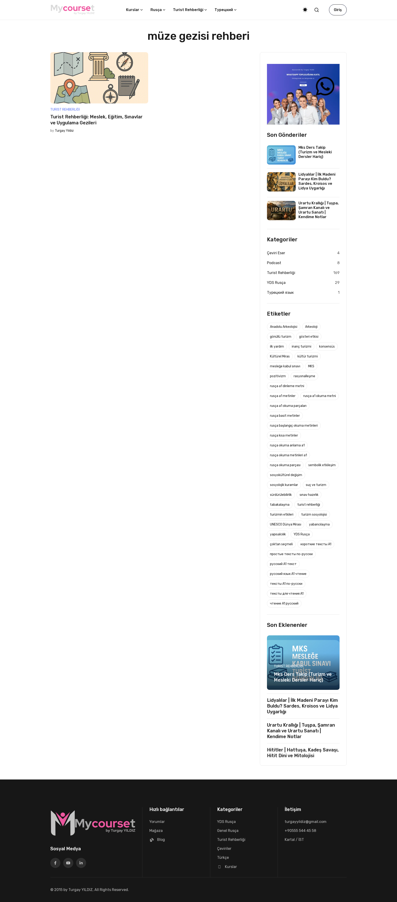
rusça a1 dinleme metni (287, 386)
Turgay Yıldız (64, 131)
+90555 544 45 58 (300, 830)
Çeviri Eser (276, 253)
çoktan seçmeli (281, 544)
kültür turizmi (308, 356)
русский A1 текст (283, 564)
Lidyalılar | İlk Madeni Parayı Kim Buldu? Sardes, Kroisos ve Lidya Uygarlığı (316, 181)
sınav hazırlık (309, 495)
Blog (161, 839)
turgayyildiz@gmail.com (305, 821)
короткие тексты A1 (316, 544)
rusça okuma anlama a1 (287, 445)
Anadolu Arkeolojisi (283, 327)
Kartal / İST (294, 839)
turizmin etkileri (281, 515)
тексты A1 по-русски (286, 584)
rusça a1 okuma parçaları (288, 406)
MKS (311, 366)
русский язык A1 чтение (288, 574)
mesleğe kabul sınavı (285, 366)
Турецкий (224, 10)
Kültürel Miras (280, 356)
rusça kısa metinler (284, 435)
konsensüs (327, 346)
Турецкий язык (280, 292)
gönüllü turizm (280, 337)
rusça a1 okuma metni (319, 396)
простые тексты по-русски (291, 554)
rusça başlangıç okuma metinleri (294, 426)
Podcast (274, 263)
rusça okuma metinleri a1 (288, 455)
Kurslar (132, 10)
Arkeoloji (311, 327)
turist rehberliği (308, 505)
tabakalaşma (279, 505)
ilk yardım (277, 346)
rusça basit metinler (285, 416)
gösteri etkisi (308, 337)
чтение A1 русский (284, 603)
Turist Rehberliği (188, 10)
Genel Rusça (227, 830)
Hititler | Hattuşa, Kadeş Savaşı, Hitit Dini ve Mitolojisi (303, 752)
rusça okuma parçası (285, 465)
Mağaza (156, 830)
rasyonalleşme (304, 376)
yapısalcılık (278, 534)
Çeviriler (224, 848)
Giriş (338, 10)
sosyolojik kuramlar (284, 485)
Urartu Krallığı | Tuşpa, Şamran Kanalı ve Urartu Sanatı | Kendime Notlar (318, 210)
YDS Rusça (276, 282)
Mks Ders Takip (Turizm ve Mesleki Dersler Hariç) (315, 152)
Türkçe (223, 857)
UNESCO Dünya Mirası (285, 524)
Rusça (156, 10)
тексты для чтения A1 (286, 594)
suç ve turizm (316, 485)
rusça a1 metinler (282, 396)
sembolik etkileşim (322, 465)
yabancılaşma (319, 524)
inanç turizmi (301, 346)
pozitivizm (278, 376)
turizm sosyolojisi (314, 515)
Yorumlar (157, 821)
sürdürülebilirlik (281, 495)
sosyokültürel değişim (286, 475)
